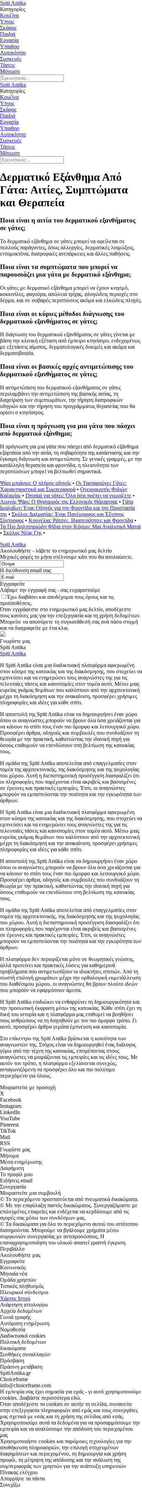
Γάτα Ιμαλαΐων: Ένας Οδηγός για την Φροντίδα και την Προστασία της (67, 508)
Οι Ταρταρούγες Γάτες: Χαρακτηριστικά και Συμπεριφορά (63, 486)
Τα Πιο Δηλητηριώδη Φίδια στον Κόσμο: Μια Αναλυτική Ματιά (70, 526)
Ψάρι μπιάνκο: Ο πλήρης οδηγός (35, 483)
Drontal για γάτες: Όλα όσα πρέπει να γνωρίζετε (78, 495)
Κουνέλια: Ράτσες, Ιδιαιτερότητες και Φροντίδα (81, 520)
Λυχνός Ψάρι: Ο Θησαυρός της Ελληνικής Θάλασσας (59, 502)
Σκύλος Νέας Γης (22, 533)
